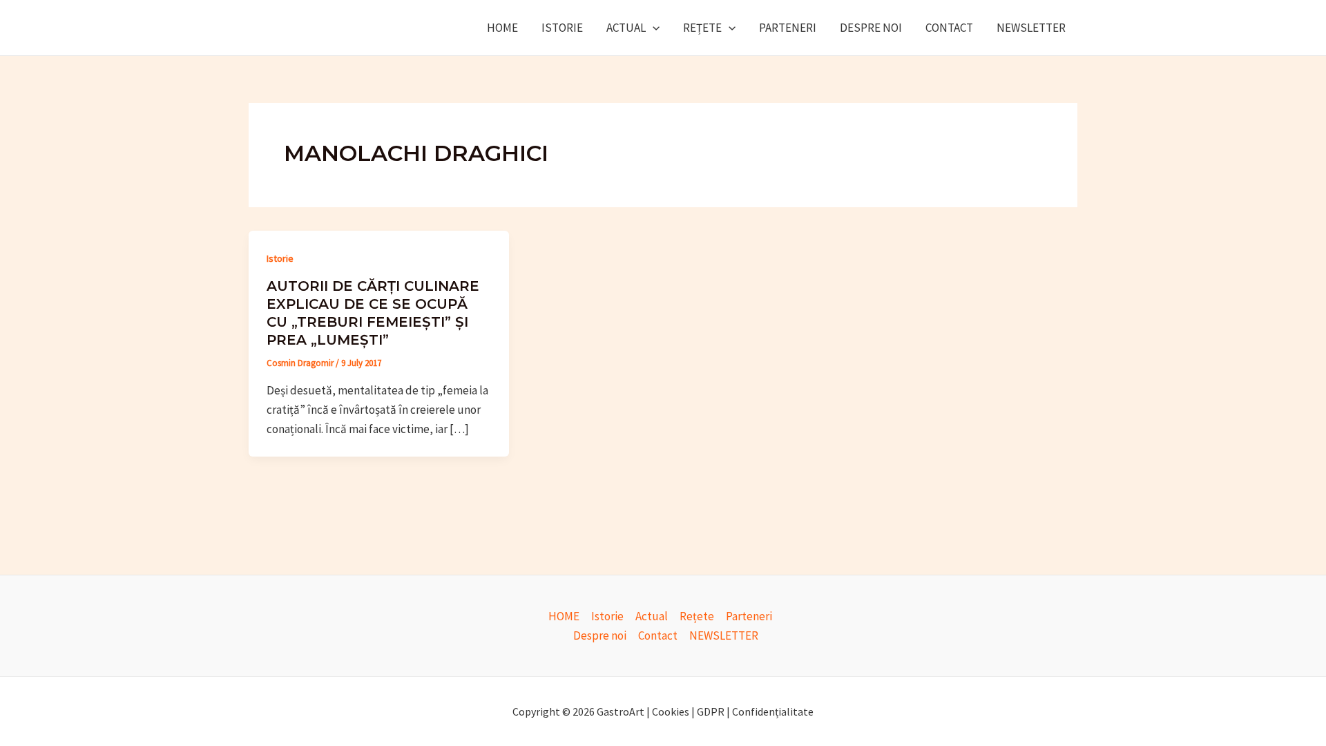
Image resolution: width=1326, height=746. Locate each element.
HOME (502, 27)
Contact (949, 27)
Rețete (702, 27)
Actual (626, 27)
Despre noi (871, 27)
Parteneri (787, 27)
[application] (653, 27)
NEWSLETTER (1031, 27)
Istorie (562, 27)
